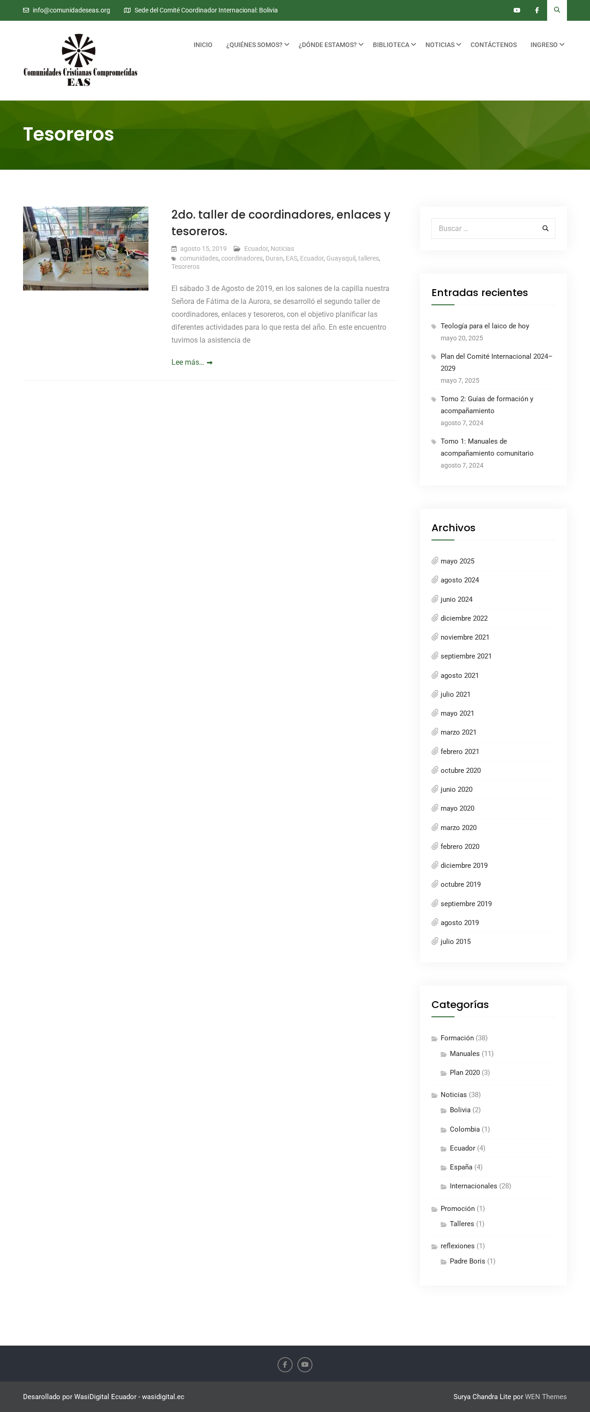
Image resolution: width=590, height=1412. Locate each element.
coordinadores (242, 258)
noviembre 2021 (465, 637)
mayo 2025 (457, 561)
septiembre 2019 (466, 904)
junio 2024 (456, 599)
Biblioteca (391, 44)
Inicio (203, 44)
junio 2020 (456, 789)
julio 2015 (456, 941)
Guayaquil (340, 258)
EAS (291, 258)
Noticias (439, 44)
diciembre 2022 (464, 618)
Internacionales (473, 1186)
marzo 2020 (459, 828)
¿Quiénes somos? (254, 44)
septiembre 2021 (466, 656)
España (461, 1167)
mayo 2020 (457, 808)
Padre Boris (467, 1261)
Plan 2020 (465, 1072)
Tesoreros (185, 266)
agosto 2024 (460, 580)
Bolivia (460, 1110)
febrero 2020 (460, 846)
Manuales (465, 1054)
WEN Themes (546, 1397)
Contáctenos (494, 44)
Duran (274, 258)
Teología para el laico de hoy (485, 326)
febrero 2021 (460, 752)
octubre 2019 (461, 884)
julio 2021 (456, 694)
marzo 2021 (459, 732)
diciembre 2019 (464, 865)
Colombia (465, 1129)
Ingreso (544, 44)
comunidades (199, 258)
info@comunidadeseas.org (71, 10)
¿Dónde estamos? (328, 44)
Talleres (462, 1224)
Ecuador (256, 248)
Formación (457, 1038)
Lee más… (187, 362)
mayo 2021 (457, 713)
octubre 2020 (461, 770)
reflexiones (458, 1246)
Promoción (458, 1208)
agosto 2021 (460, 675)
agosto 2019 (460, 923)
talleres (368, 258)
